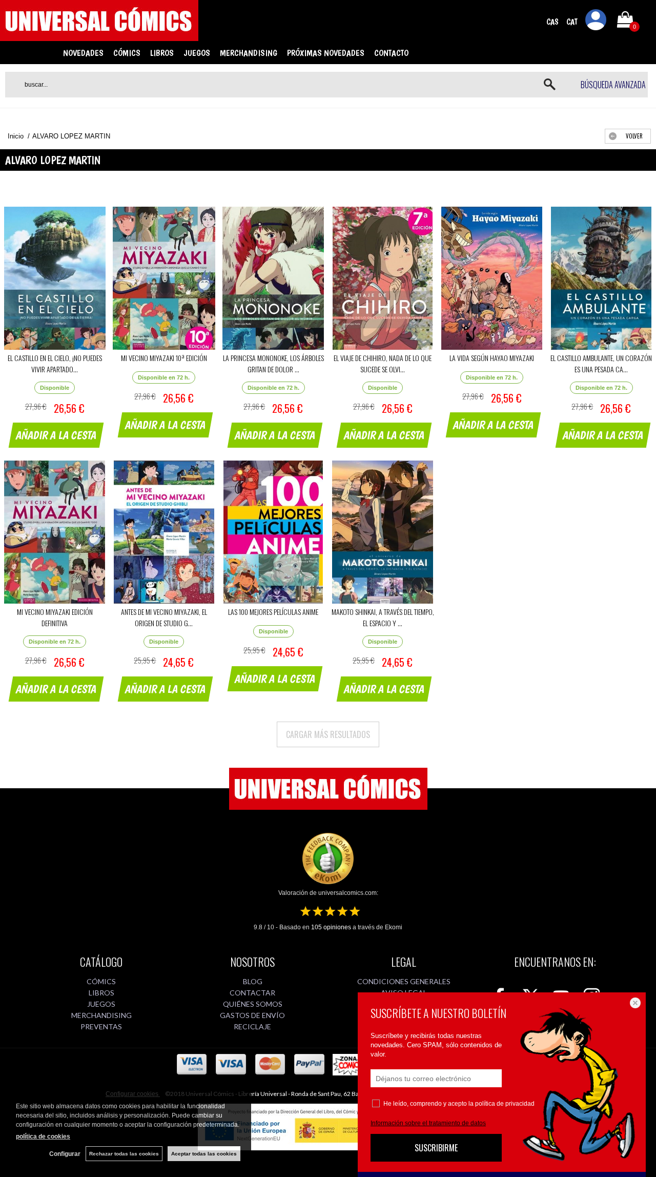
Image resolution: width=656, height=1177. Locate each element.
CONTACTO (391, 53)
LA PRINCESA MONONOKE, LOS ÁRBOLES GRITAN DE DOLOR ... (273, 363)
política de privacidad (505, 1103)
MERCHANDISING (248, 53)
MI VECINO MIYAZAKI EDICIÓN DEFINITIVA (55, 617)
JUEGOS (196, 53)
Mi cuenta (596, 21)
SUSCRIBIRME (436, 1148)
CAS (552, 22)
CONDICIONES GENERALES (403, 981)
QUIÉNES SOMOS (252, 1004)
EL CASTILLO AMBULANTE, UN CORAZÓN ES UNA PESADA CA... (601, 363)
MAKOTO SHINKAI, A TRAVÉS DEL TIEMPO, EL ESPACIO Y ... (383, 617)
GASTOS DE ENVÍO (252, 1015)
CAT (572, 22)
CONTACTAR (252, 992)
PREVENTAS (101, 1026)
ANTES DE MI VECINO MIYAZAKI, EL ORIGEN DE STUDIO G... (164, 617)
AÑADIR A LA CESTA (56, 435)
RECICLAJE (252, 1026)
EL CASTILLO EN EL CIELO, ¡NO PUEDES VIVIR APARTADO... (55, 363)
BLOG (252, 981)
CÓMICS (126, 53)
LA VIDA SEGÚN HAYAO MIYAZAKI (491, 357)
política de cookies (43, 1136)
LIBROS (162, 53)
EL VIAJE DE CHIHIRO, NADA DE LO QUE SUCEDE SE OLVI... (383, 363)
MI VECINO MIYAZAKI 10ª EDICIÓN (164, 357)
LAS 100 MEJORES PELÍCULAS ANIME (273, 611)
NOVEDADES (83, 53)
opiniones (331, 927)
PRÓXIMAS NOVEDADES (325, 53)
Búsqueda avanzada (613, 84)
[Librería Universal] (99, 36)
